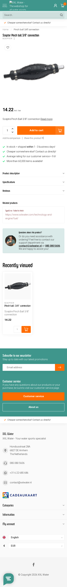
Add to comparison (11, 138)
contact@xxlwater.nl (30, 245)
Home (5, 29)
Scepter (7, 39)
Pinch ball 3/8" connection (26, 29)
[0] (62, 5)
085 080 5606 (52, 245)
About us (33, 407)
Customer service (33, 396)
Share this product (33, 138)
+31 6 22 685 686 (19, 472)
